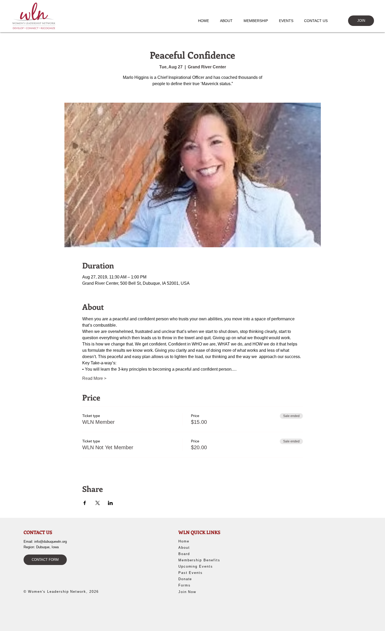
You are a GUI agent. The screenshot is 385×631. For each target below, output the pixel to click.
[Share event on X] (97, 503)
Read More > (94, 378)
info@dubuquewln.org (50, 542)
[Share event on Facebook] (84, 503)
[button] (229, 20)
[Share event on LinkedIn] (110, 503)
